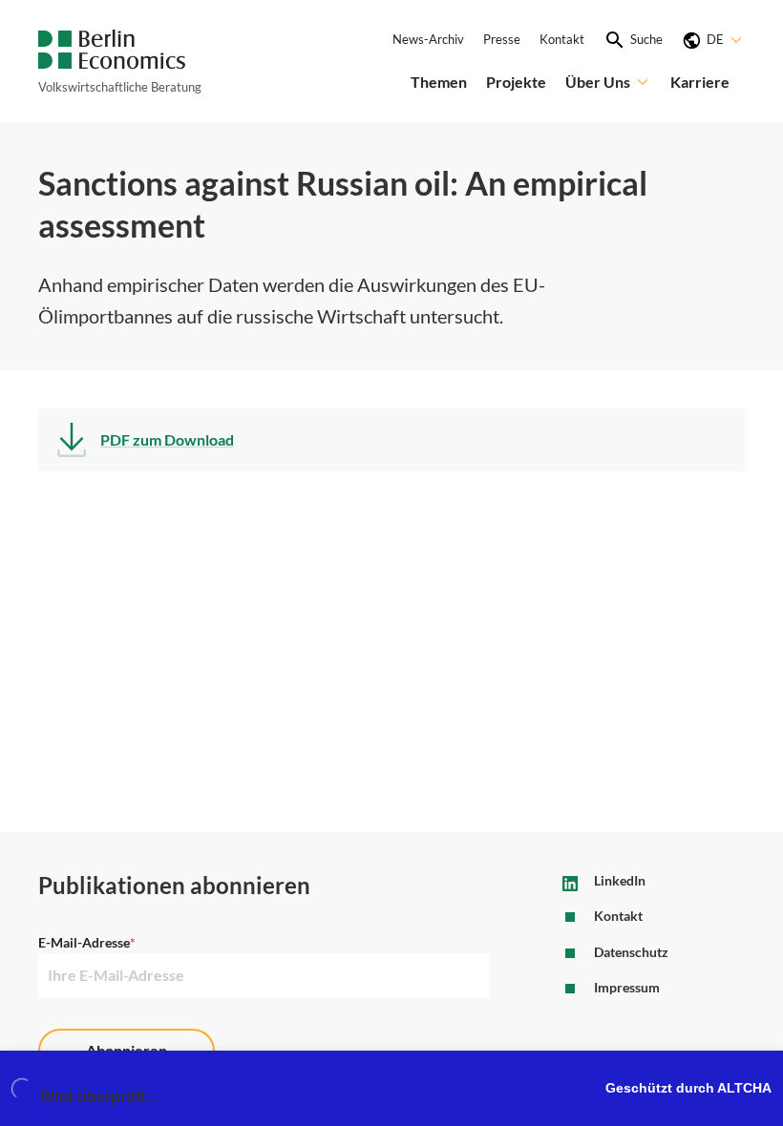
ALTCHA (744, 1087)
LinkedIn (619, 880)
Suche (646, 39)
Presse (501, 39)
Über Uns (597, 82)
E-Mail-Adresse (87, 942)
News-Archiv (428, 39)
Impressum (627, 987)
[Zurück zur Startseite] (111, 50)
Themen (439, 82)
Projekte (516, 82)
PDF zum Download (167, 439)
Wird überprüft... (98, 1097)
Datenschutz (631, 952)
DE (715, 39)
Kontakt (562, 39)
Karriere (700, 82)
